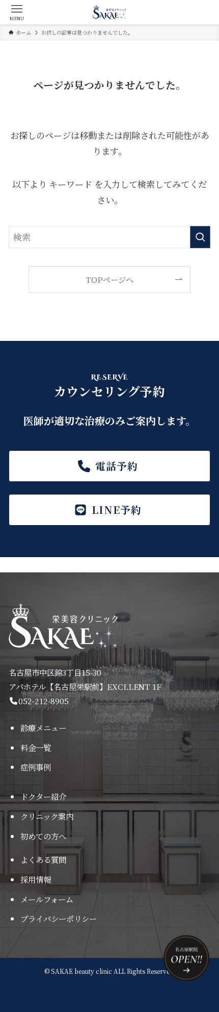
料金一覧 (35, 747)
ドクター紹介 (43, 796)
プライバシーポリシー (58, 918)
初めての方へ (43, 836)
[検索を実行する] (200, 237)
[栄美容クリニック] (109, 12)
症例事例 (35, 766)
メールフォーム (46, 899)
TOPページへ (109, 279)
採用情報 (35, 879)
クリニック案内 (46, 816)
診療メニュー (43, 727)
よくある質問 (43, 859)
